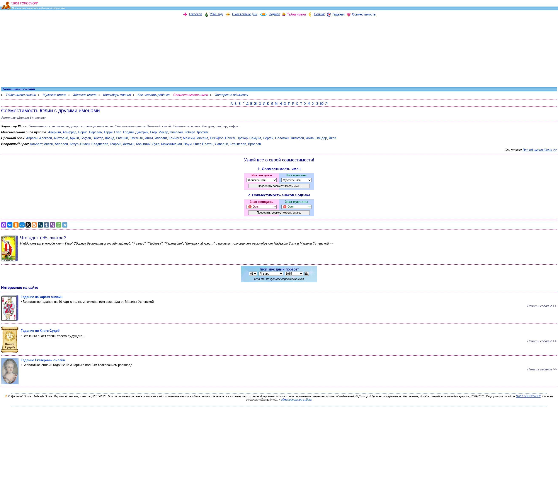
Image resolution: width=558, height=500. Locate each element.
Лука (155, 144)
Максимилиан (171, 144)
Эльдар (321, 138)
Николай (176, 132)
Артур (74, 144)
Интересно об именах (233, 95)
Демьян (128, 144)
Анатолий (61, 138)
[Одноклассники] (16, 225)
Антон (48, 144)
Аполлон (61, 144)
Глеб (117, 132)
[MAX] (3, 225)
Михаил (202, 138)
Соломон (282, 138)
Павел (230, 138)
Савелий (221, 144)
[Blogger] (34, 225)
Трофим (202, 132)
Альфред (70, 132)
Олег (196, 144)
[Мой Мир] (22, 225)
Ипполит (161, 138)
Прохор (242, 138)
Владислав (99, 144)
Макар (163, 132)
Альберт (36, 144)
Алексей (45, 138)
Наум (188, 144)
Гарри (108, 132)
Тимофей (297, 138)
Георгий (115, 144)
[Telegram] (64, 225)
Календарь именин (117, 95)
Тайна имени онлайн (21, 95)
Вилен (85, 144)
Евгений (122, 138)
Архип (74, 138)
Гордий (128, 132)
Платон (207, 144)
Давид (109, 138)
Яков (332, 138)
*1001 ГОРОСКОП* (528, 396)
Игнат (149, 138)
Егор (153, 132)
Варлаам (95, 132)
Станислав (238, 144)
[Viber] (52, 225)
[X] (28, 225)
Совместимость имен (192, 95)
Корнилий (143, 144)
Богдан (86, 138)
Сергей (268, 138)
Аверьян (54, 132)
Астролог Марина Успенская (23, 118)
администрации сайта (296, 399)
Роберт (189, 132)
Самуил (255, 138)
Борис (82, 132)
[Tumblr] (46, 225)
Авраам (31, 138)
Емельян (136, 138)
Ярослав (254, 144)
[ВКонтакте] (9, 225)
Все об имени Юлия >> (540, 150)
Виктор (98, 138)
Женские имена (84, 95)
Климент (175, 138)
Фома (310, 138)
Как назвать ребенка (154, 95)
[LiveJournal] (40, 225)
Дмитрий (141, 132)
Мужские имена (54, 95)
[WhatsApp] (58, 225)
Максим (189, 138)
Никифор (216, 138)
